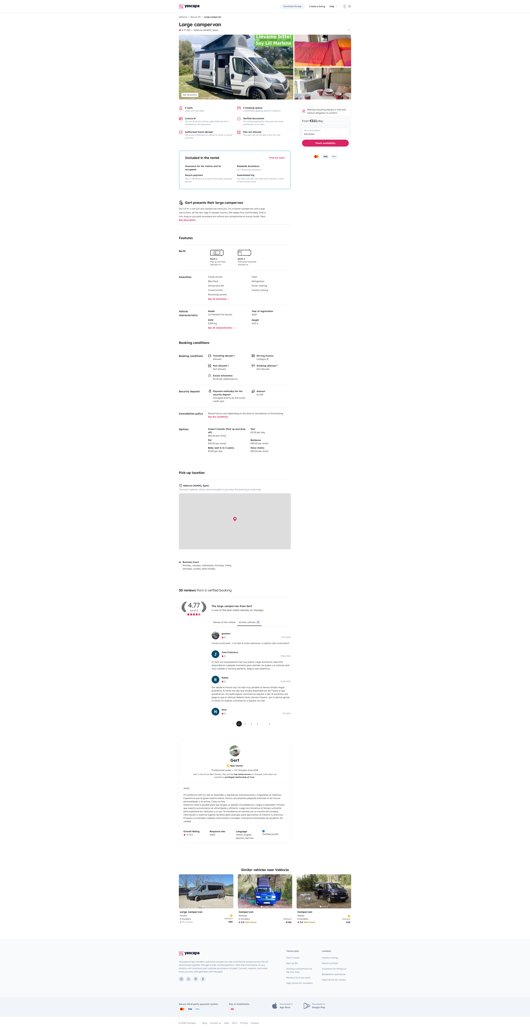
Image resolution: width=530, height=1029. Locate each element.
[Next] (230, 891)
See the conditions (218, 416)
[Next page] (269, 724)
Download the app (292, 6)
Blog (204, 1023)
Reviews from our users (298, 977)
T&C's (234, 1023)
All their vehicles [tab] (249, 622)
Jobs (226, 1023)
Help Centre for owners (334, 979)
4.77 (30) (186, 30)
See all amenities (217, 299)
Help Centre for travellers (299, 983)
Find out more (277, 157)
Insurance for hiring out (334, 968)
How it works (293, 957)
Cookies (255, 1023)
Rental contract (330, 963)
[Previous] (182, 891)
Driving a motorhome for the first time (299, 970)
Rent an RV (292, 963)
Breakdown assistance (333, 974)
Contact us (215, 1023)
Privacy (244, 1023)
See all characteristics (220, 327)
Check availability (325, 143)
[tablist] (251, 623)
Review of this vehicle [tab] (224, 622)
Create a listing (317, 6)
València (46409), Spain (206, 30)
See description (187, 220)
